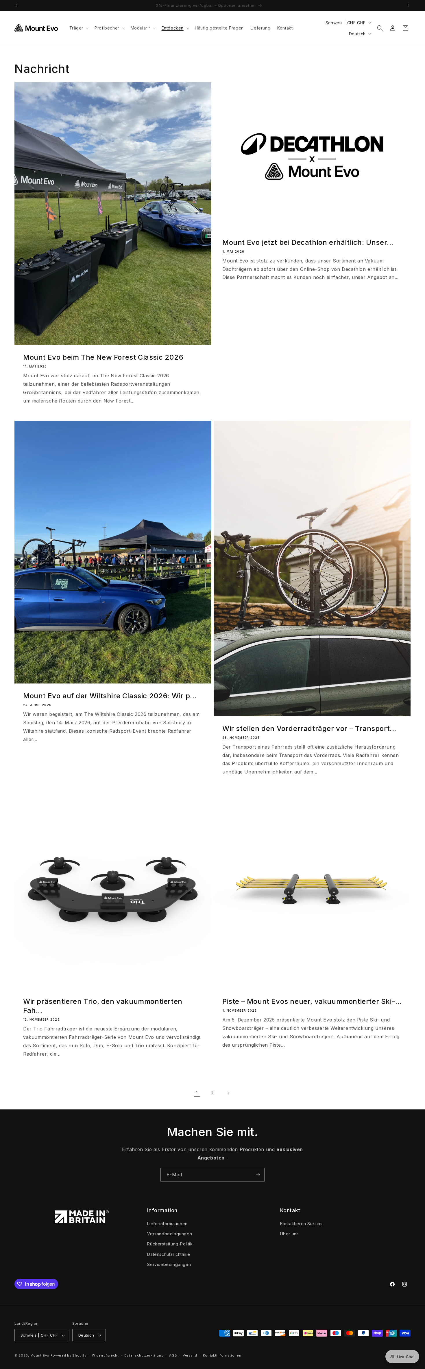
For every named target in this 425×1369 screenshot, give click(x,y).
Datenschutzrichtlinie (168, 1254)
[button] (78, 28)
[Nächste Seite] (228, 1092)
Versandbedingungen (169, 1233)
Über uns (289, 1233)
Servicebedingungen (169, 1264)
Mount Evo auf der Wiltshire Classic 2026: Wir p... (110, 696)
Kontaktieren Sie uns (301, 1223)
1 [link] (197, 1093)
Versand (190, 1355)
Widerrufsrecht (105, 1355)
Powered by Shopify (68, 1356)
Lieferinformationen (167, 1223)
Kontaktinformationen (222, 1355)
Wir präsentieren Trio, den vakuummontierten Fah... (102, 1006)
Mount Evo (39, 1356)
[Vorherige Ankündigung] (16, 5)
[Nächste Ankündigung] (408, 5)
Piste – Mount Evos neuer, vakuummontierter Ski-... (312, 1001)
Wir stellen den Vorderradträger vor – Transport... (309, 728)
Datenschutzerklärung (143, 1355)
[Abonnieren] (258, 1174)
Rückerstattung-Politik (170, 1244)
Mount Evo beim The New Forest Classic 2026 (103, 357)
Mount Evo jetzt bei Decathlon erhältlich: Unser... (307, 242)
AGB (173, 1355)
